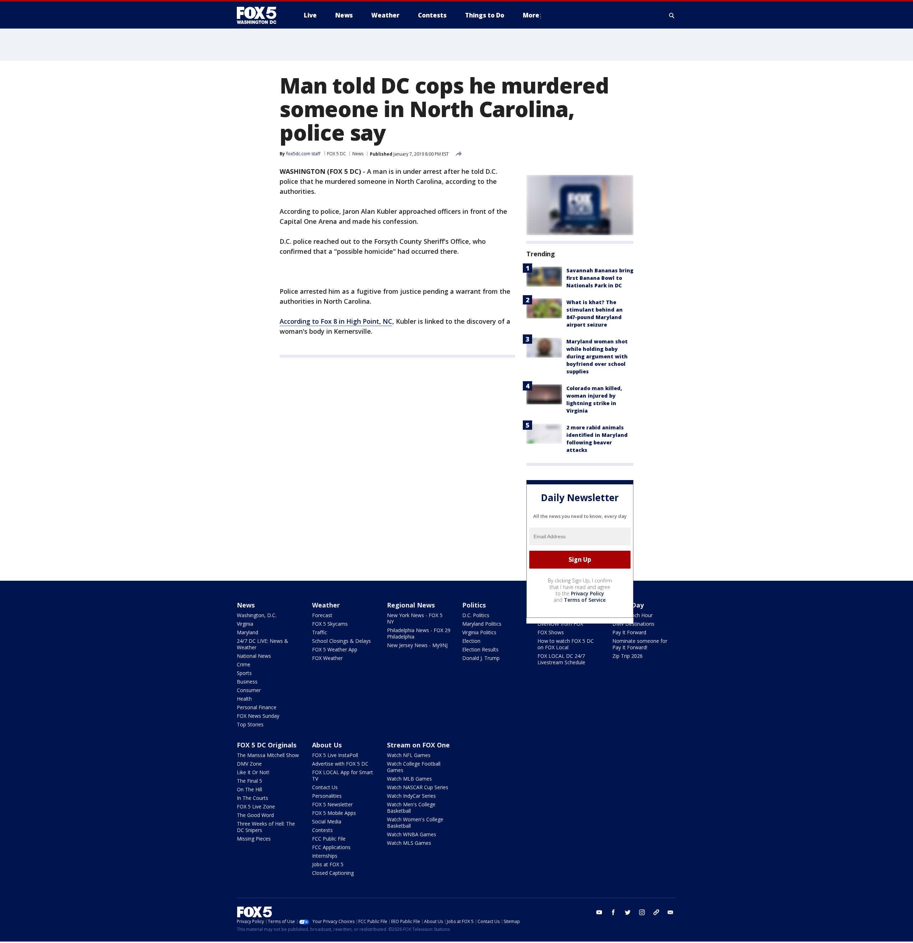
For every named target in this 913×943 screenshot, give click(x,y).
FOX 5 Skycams (330, 623)
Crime (243, 664)
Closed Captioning (333, 872)
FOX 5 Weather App (334, 649)
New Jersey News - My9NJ (417, 645)
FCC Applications (331, 847)
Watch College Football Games (413, 766)
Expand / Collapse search (672, 15)
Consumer (249, 690)
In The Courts (252, 798)
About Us (327, 745)
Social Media (326, 821)
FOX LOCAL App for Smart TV (342, 775)
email (670, 912)
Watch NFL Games (408, 755)
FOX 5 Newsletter (332, 804)
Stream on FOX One (418, 745)
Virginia (245, 623)
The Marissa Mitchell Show (268, 755)
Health (244, 698)
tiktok (656, 912)
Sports (244, 673)
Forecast (322, 615)
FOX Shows (550, 632)
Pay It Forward (629, 632)
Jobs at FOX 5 (327, 864)
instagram (642, 912)
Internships (324, 855)
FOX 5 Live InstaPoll (335, 755)
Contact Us (325, 787)
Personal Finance (256, 707)
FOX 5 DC (336, 154)
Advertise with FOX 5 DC (340, 763)
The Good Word (255, 815)
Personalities (327, 795)
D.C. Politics (475, 615)
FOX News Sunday (258, 715)
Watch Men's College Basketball (411, 807)
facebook (613, 912)
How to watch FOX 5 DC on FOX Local (565, 644)
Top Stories (250, 724)
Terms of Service (585, 599)
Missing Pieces (254, 838)
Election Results (480, 649)
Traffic (319, 632)
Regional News (411, 605)
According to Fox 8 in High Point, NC (336, 321)
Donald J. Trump (481, 658)
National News (254, 655)
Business (247, 681)
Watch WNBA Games (411, 834)
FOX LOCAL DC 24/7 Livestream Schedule (561, 659)
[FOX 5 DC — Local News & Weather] (260, 15)
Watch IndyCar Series (411, 795)
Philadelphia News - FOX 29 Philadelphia (418, 633)
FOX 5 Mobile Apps (334, 813)
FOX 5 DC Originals (266, 745)
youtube (599, 912)
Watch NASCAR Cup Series (417, 787)
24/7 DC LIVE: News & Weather (262, 644)
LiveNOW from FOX (560, 623)
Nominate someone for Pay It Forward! (639, 644)
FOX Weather (327, 658)
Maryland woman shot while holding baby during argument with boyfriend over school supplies (597, 356)
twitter (627, 912)
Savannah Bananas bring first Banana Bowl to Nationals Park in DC (599, 278)
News (357, 154)
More (531, 15)
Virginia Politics (479, 632)
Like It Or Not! (253, 772)
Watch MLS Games (409, 842)
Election (471, 640)
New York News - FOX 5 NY (415, 618)
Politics (474, 605)
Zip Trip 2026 (627, 655)
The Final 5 (249, 780)
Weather (326, 605)
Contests (322, 830)
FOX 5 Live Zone (256, 806)
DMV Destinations (633, 623)
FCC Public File (329, 838)
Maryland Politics (481, 623)
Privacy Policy (587, 593)
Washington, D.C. (256, 615)
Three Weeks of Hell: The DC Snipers (266, 826)
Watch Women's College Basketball (415, 822)
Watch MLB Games (409, 778)
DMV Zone (249, 763)
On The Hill (249, 789)
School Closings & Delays (341, 640)
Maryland (247, 632)
